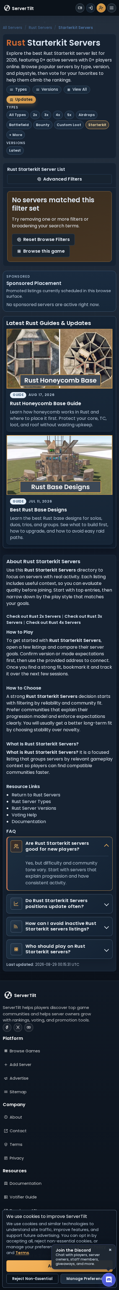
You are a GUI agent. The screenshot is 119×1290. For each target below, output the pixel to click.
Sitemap (18, 1092)
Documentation (29, 821)
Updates (24, 99)
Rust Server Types (31, 801)
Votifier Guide (23, 1197)
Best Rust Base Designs (38, 509)
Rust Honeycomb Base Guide (45, 403)
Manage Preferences (86, 1278)
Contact (18, 1131)
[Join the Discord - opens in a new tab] (109, 1280)
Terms (16, 1144)
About (16, 1117)
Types (21, 89)
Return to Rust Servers (36, 795)
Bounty (43, 124)
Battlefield (19, 124)
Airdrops (87, 114)
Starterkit (97, 124)
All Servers (12, 27)
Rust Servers (40, 27)
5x (69, 114)
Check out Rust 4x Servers (53, 622)
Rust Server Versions (34, 808)
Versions (50, 89)
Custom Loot (69, 124)
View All (80, 89)
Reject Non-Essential (32, 1278)
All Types (17, 114)
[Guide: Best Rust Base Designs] (59, 465)
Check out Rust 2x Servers (33, 616)
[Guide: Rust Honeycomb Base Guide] (59, 359)
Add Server (20, 1064)
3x (46, 114)
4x (58, 114)
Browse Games (25, 1051)
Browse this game (44, 251)
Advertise (19, 1078)
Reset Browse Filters (46, 239)
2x (35, 114)
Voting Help (24, 815)
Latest (15, 150)
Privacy (17, 1158)
